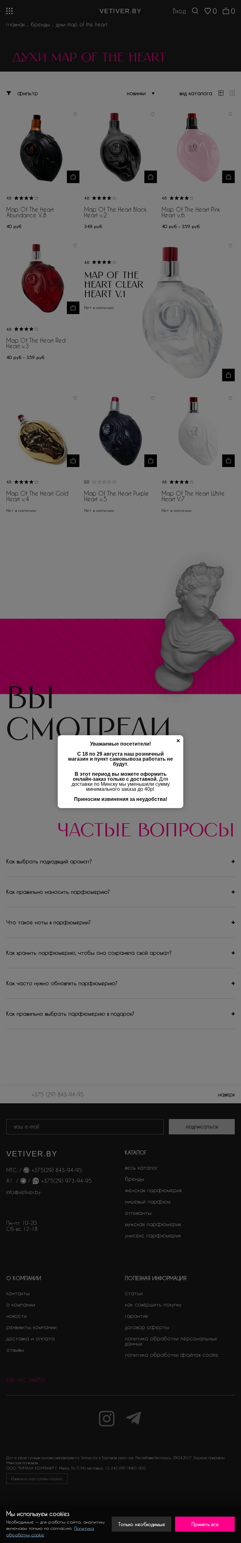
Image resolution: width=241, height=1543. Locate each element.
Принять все (205, 1524)
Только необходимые (141, 1524)
